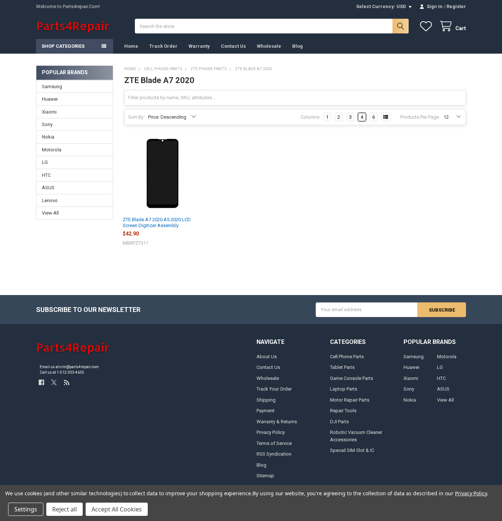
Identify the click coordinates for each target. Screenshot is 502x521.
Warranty (199, 46)
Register (456, 6)
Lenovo (50, 200)
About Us (267, 356)
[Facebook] (41, 382)
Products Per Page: (420, 117)
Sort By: (136, 117)
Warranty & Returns (277, 421)
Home (131, 46)
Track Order (163, 46)
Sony (47, 124)
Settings (25, 509)
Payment (266, 410)
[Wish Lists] (427, 26)
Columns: (310, 117)
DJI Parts (339, 421)
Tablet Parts (342, 367)
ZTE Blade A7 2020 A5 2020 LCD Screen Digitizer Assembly (157, 222)
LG (45, 162)
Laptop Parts (343, 389)
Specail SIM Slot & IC (352, 450)
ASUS (48, 187)
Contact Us (233, 46)
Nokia (48, 137)
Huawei (50, 99)
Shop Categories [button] (63, 46)
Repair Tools (343, 410)
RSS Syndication (274, 454)
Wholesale (269, 46)
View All (50, 213)
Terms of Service (274, 443)
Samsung (52, 86)
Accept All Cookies (117, 509)
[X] (54, 382)
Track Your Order (274, 389)
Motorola (51, 149)
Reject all (64, 509)
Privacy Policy (271, 432)
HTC (46, 175)
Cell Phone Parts (347, 356)
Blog (297, 46)
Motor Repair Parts (349, 400)
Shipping (266, 400)
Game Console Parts (351, 378)
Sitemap (265, 475)
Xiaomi (49, 112)
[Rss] (66, 382)
